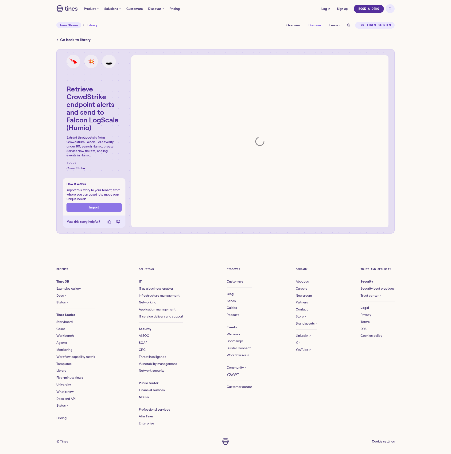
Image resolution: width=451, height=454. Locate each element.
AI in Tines (146, 416)
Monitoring (64, 350)
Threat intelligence (152, 357)
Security (145, 329)
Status (62, 302)
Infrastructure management (159, 295)
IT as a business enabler (156, 288)
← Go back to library (73, 40)
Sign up (342, 9)
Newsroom (304, 295)
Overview (293, 25)
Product (90, 9)
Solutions (111, 9)
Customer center (239, 387)
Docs (61, 295)
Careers (301, 288)
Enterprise (146, 423)
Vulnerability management (158, 364)
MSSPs (144, 397)
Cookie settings (383, 441)
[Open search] (390, 8)
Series (231, 301)
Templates (64, 364)
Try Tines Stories (375, 25)
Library (92, 25)
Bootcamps (235, 341)
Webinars (234, 334)
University (63, 384)
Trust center (371, 295)
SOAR (143, 342)
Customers (134, 9)
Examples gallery (68, 288)
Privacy (366, 315)
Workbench (65, 335)
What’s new (65, 391)
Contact (302, 309)
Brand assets (306, 323)
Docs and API (65, 399)
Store (301, 316)
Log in (325, 9)
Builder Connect (239, 348)
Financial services (152, 390)
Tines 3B (62, 281)
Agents (61, 342)
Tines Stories (68, 25)
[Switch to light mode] (349, 25)
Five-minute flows (69, 377)
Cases (61, 329)
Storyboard (64, 322)
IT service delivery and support (161, 316)
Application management (157, 309)
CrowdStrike (75, 168)
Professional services (154, 409)
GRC (142, 350)
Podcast (233, 315)
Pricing (175, 9)
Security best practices (378, 288)
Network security (151, 370)
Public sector (148, 383)
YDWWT (233, 374)
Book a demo (368, 9)
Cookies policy (371, 335)
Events (232, 327)
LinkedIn (303, 335)
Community (236, 367)
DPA (363, 329)
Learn (333, 25)
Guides (232, 308)
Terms (365, 322)
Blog (230, 294)
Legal (365, 308)
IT (140, 281)
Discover (154, 9)
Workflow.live (238, 355)
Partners (302, 302)
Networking (147, 302)
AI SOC (144, 335)
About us (302, 281)
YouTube (303, 350)
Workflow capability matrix (75, 357)
